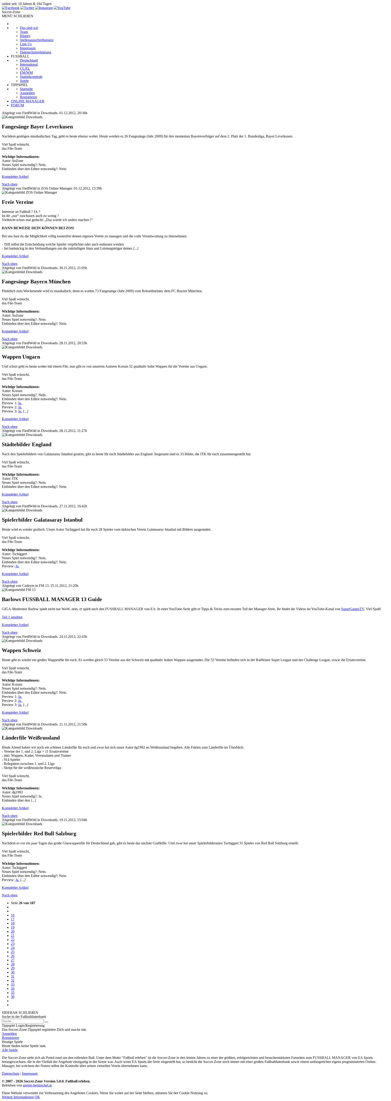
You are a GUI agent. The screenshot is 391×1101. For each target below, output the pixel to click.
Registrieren (28, 97)
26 (12, 956)
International (29, 64)
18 (12, 923)
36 (12, 997)
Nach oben (9, 184)
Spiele (24, 81)
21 (12, 935)
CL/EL (25, 68)
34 (12, 988)
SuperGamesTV (352, 609)
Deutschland (29, 60)
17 (12, 919)
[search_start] (46, 1022)
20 (12, 931)
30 (12, 972)
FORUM (17, 105)
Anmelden (27, 93)
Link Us (26, 44)
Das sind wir (29, 28)
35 (12, 993)
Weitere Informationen (18, 1097)
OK (37, 1097)
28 (12, 964)
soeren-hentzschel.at (37, 1085)
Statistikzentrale (31, 77)
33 (12, 984)
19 (12, 927)
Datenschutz (10, 1073)
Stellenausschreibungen (36, 40)
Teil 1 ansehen (12, 617)
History (25, 36)
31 (12, 976)
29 (12, 968)
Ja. (20, 403)
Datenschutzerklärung (35, 52)
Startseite (26, 89)
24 (12, 948)
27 (12, 960)
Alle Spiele (10, 1050)
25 (12, 952)
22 (12, 940)
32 (12, 980)
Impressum (28, 48)
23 (12, 944)
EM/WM (26, 73)
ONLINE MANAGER (27, 101)
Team (24, 32)
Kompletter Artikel (15, 176)
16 (12, 915)
